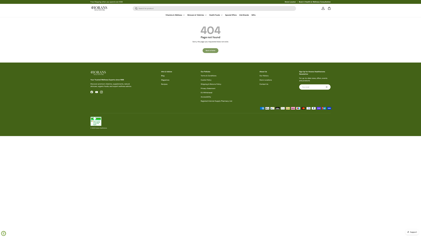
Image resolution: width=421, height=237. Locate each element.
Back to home (210, 50)
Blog (163, 76)
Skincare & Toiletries (195, 15)
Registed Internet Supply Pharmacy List (216, 101)
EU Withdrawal (206, 93)
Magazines (165, 80)
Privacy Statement (208, 88)
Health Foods (214, 15)
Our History (264, 76)
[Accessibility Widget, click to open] (3, 233)
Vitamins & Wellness (174, 15)
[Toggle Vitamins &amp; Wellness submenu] (184, 15)
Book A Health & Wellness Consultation (315, 2)
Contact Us (264, 84)
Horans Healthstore (101, 128)
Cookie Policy (206, 80)
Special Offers (231, 15)
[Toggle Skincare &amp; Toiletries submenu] (205, 15)
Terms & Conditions (208, 76)
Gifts (254, 15)
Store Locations (266, 80)
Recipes (164, 84)
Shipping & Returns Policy (211, 84)
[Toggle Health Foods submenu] (221, 15)
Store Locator (290, 2)
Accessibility (206, 97)
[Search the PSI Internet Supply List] (149, 121)
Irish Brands (244, 15)
